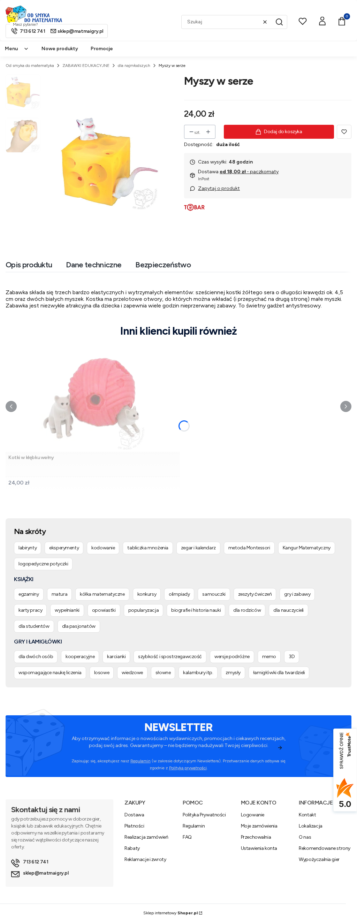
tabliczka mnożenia (147, 548)
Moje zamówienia (259, 826)
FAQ (187, 837)
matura (59, 594)
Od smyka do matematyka (30, 65)
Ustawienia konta (259, 848)
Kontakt (307, 815)
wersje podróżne (232, 657)
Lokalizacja (310, 826)
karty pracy (30, 610)
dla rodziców (247, 610)
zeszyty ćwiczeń (255, 594)
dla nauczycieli (288, 610)
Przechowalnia (256, 837)
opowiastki (104, 610)
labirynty (27, 548)
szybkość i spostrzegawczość (170, 657)
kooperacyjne (80, 657)
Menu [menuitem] (11, 49)
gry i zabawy (297, 594)
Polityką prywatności (188, 767)
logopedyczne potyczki (43, 564)
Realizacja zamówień (146, 837)
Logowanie (252, 815)
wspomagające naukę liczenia (50, 673)
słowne (162, 673)
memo (269, 657)
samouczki (213, 594)
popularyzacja (143, 610)
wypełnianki (67, 610)
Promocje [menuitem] (102, 49)
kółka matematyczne (102, 594)
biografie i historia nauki (196, 610)
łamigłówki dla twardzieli (279, 673)
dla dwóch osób (35, 657)
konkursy (147, 594)
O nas (305, 837)
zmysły (233, 673)
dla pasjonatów (79, 626)
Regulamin (140, 761)
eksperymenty (64, 548)
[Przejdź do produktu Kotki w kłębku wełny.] (93, 398)
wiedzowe (132, 673)
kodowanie (103, 548)
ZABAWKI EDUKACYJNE (85, 65)
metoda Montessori (249, 548)
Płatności (134, 826)
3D (292, 657)
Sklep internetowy (170, 912)
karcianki (116, 657)
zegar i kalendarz (198, 548)
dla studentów (34, 626)
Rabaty (131, 848)
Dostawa (134, 815)
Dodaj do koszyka (283, 132)
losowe (101, 673)
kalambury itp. (198, 673)
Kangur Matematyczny (307, 548)
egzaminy (28, 594)
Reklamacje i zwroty (145, 859)
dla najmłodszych (134, 65)
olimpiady (179, 594)
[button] (279, 22)
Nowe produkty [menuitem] (59, 49)
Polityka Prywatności (204, 815)
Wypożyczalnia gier (319, 859)
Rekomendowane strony (324, 848)
